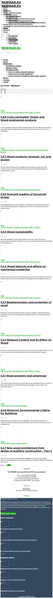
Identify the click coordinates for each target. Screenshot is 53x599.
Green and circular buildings (14, 406)
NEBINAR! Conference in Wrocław (13, 591)
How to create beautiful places (21, 18)
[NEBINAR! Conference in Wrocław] (5, 588)
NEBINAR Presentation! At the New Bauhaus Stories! (19, 568)
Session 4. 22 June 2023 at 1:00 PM (13, 580)
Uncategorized (7, 150)
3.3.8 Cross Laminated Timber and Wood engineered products (22, 118)
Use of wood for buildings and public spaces (27, 26)
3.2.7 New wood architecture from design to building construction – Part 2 (26, 449)
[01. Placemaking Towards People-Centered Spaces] (5, 537)
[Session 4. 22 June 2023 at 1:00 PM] (5, 577)
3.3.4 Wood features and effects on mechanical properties (23, 268)
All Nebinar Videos (13, 13)
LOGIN (5, 32)
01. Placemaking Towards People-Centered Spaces (19, 540)
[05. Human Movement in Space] (5, 526)
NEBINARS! (7, 14)
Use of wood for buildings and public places (20, 112)
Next (9, 465)
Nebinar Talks (11, 15)
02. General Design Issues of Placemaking (15, 551)
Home (5, 10)
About (5, 24)
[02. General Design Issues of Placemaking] (5, 548)
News (5, 9)
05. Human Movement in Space (12, 529)
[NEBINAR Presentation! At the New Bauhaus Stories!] (5, 566)
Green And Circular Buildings (20, 20)
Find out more (8, 513)
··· (3, 34)
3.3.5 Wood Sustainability (17, 231)
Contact (6, 26)
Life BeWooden (12, 20)
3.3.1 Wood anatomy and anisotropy (24, 375)
